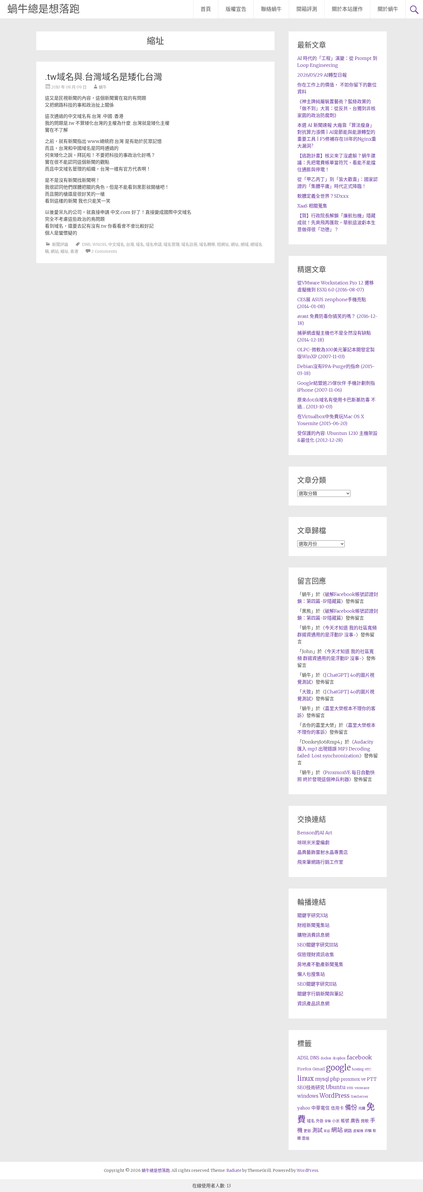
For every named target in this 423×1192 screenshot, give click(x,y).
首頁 (206, 9)
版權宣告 (236, 9)
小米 (336, 1121)
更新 (307, 1130)
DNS (86, 244)
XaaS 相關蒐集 (312, 206)
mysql (322, 1079)
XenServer (359, 1096)
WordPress (334, 1095)
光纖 (361, 1108)
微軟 (365, 1121)
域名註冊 (189, 244)
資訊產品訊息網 (313, 1003)
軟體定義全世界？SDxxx (322, 196)
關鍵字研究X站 (312, 915)
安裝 (328, 1121)
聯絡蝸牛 (271, 9)
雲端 (305, 1138)
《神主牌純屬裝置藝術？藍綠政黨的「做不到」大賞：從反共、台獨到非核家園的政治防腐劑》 (336, 108)
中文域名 (116, 244)
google (338, 1067)
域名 (140, 244)
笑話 (327, 1131)
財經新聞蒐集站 (313, 925)
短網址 (223, 244)
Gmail (319, 1069)
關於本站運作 (347, 9)
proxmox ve (353, 1079)
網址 (235, 244)
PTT (372, 1079)
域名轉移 (207, 244)
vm (350, 1087)
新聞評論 (60, 244)
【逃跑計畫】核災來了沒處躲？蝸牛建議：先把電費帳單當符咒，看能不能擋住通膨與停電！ (336, 162)
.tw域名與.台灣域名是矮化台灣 (103, 77)
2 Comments (104, 251)
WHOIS (99, 244)
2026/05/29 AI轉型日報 (322, 75)
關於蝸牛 (388, 9)
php (335, 1079)
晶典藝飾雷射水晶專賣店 (322, 852)
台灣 (130, 244)
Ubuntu (336, 1087)
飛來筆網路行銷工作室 (320, 862)
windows (307, 1096)
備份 (351, 1107)
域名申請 (154, 244)
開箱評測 (306, 9)
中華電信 (320, 1108)
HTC (368, 1069)
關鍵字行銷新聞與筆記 (320, 994)
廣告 (355, 1120)
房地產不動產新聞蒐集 (320, 964)
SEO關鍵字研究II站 (317, 984)
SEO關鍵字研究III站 (317, 945)
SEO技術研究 (311, 1087)
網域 (245, 244)
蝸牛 (103, 87)
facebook (359, 1057)
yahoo (303, 1108)
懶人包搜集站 (311, 974)
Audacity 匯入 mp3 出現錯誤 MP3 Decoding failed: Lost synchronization (335, 749)
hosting (358, 1069)
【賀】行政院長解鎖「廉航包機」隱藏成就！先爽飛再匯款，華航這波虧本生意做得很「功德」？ (336, 222)
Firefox (304, 1069)
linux (305, 1078)
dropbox (339, 1058)
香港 (74, 251)
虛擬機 (358, 1131)
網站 (55, 251)
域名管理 (171, 244)
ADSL (303, 1058)
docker (326, 1058)
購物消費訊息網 (313, 935)
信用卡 (337, 1108)
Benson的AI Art (314, 832)
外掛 (319, 1121)
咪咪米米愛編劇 (313, 842)
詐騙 (368, 1131)
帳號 (345, 1120)
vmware (362, 1087)
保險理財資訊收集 (315, 954)
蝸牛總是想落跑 (43, 9)
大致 (306, 692)
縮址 (64, 251)
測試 (317, 1130)
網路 (348, 1130)
